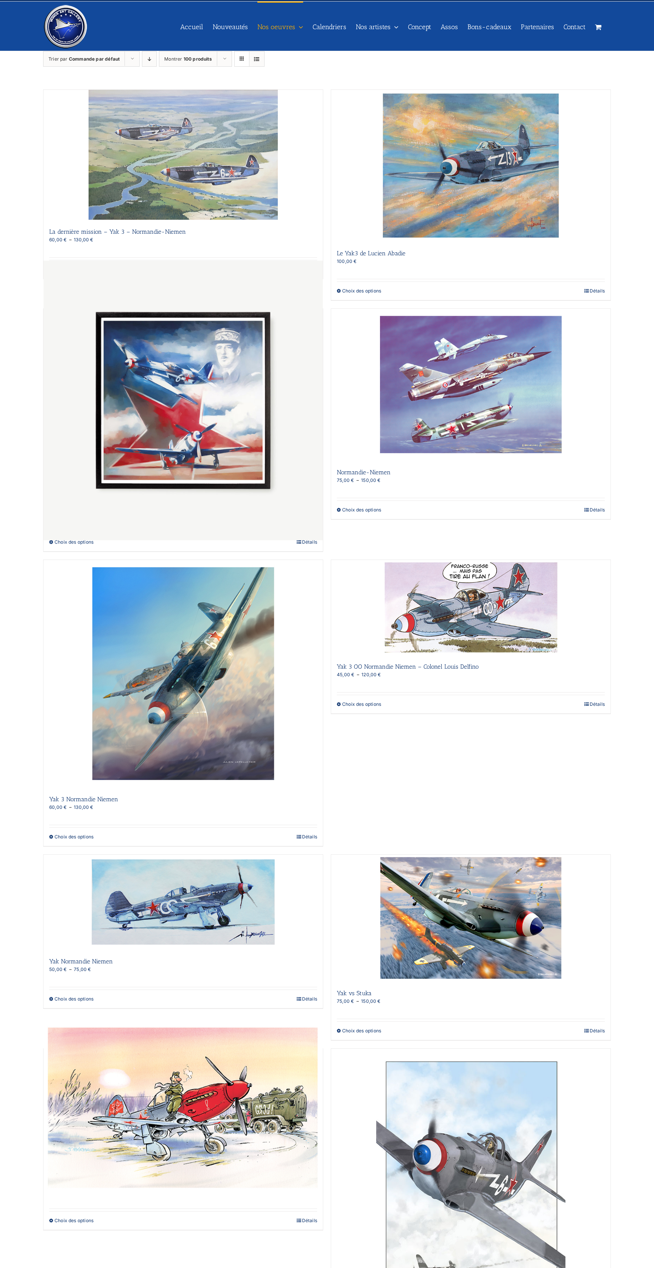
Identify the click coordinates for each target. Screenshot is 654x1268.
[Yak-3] (183, 1110)
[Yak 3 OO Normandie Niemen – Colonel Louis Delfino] (470, 607)
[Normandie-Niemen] (470, 384)
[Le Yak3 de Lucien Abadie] (470, 165)
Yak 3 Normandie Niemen (83, 799)
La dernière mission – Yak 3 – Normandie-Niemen (117, 231)
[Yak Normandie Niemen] (183, 902)
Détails (597, 291)
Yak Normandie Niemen (81, 961)
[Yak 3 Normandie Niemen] (183, 673)
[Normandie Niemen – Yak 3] (183, 401)
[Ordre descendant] (149, 59)
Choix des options (361, 291)
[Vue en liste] (256, 59)
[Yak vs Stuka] (470, 918)
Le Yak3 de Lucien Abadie (371, 253)
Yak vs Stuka (354, 993)
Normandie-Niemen (364, 472)
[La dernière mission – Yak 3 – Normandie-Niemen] (183, 155)
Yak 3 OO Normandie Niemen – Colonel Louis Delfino (408, 666)
